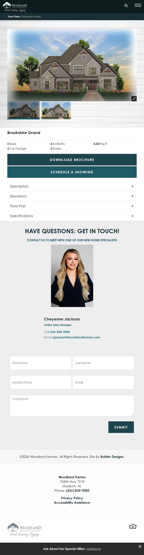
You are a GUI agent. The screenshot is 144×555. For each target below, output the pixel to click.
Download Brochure (72, 160)
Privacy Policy (72, 498)
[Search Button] (126, 5)
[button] (126, 7)
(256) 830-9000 (77, 490)
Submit (121, 427)
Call (57, 332)
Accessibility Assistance (72, 502)
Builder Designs (111, 457)
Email (72, 337)
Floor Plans (14, 16)
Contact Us (93, 549)
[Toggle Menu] (138, 5)
